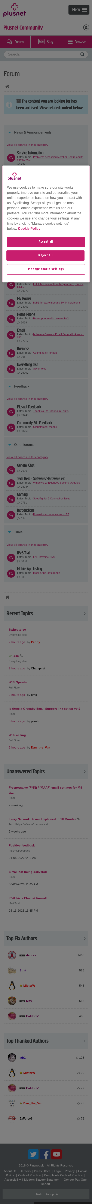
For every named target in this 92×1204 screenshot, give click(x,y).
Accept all (46, 242)
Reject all (45, 255)
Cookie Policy (29, 228)
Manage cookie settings (46, 269)
